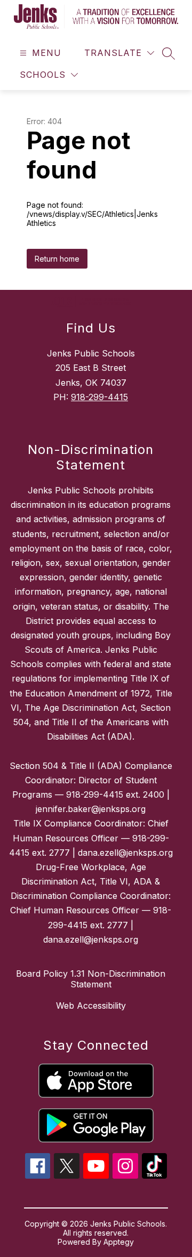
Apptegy (118, 1241)
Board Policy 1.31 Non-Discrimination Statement (90, 979)
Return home (57, 258)
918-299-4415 (99, 397)
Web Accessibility (91, 1005)
